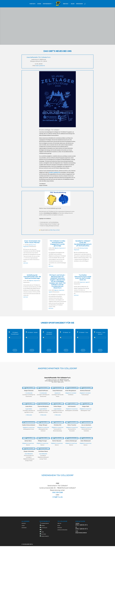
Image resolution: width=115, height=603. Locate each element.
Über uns (65, 3)
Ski (41, 529)
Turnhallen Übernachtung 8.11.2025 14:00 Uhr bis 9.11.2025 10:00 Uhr (82, 277)
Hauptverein (26, 246)
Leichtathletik (44, 527)
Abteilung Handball (84, 248)
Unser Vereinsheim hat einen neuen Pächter (32, 241)
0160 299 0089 (57, 492)
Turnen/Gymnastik (45, 536)
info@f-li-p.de (57, 497)
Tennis (42, 532)
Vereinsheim (79, 3)
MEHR (15, 350)
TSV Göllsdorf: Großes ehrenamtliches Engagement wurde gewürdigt (57, 243)
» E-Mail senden (29, 415)
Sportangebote (47, 3)
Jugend (39, 3)
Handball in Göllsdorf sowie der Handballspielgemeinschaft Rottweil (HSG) (83, 243)
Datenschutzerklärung (62, 529)
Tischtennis (43, 534)
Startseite (32, 3)
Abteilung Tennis (32, 244)
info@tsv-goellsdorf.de (40, 65)
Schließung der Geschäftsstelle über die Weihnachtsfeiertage (32, 276)
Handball (43, 525)
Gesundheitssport (45, 523)
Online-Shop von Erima (54, 230)
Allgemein (57, 248)
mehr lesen (25, 263)
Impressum (60, 527)
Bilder (72, 3)
